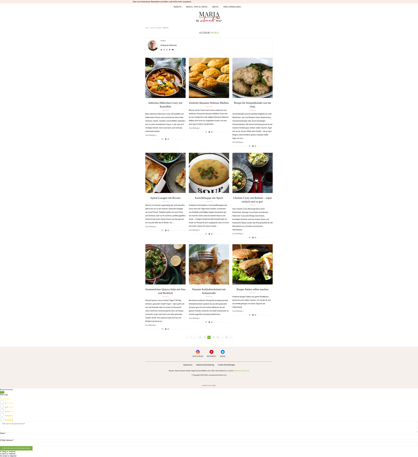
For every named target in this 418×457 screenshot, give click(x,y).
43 (226, 337)
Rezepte (177, 6)
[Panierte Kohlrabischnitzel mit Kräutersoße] (209, 264)
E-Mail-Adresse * (7, 440)
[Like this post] (162, 139)
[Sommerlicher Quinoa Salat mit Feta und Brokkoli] (165, 264)
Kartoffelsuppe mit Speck (209, 197)
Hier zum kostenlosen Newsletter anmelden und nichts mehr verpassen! (162, 2)
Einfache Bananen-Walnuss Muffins (209, 102)
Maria (163, 41)
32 (205, 337)
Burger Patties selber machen (252, 289)
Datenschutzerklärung (205, 365)
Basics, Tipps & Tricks (196, 6)
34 (213, 337)
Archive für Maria (156, 28)
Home (147, 28)
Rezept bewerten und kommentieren (16, 448)
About (215, 6)
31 (200, 337)
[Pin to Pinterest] (166, 139)
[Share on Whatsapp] (168, 139)
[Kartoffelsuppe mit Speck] (209, 173)
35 (218, 337)
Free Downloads (232, 6)
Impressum (187, 365)
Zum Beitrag (150, 135)
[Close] (2, 392)
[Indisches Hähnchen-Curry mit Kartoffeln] (165, 78)
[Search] (272, 7)
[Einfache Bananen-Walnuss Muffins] (209, 78)
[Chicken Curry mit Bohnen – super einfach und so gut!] (252, 173)
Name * (3, 433)
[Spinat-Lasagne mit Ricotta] (165, 173)
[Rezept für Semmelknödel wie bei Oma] (252, 78)
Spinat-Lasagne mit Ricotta (165, 197)
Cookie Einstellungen (226, 365)
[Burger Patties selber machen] (252, 264)
